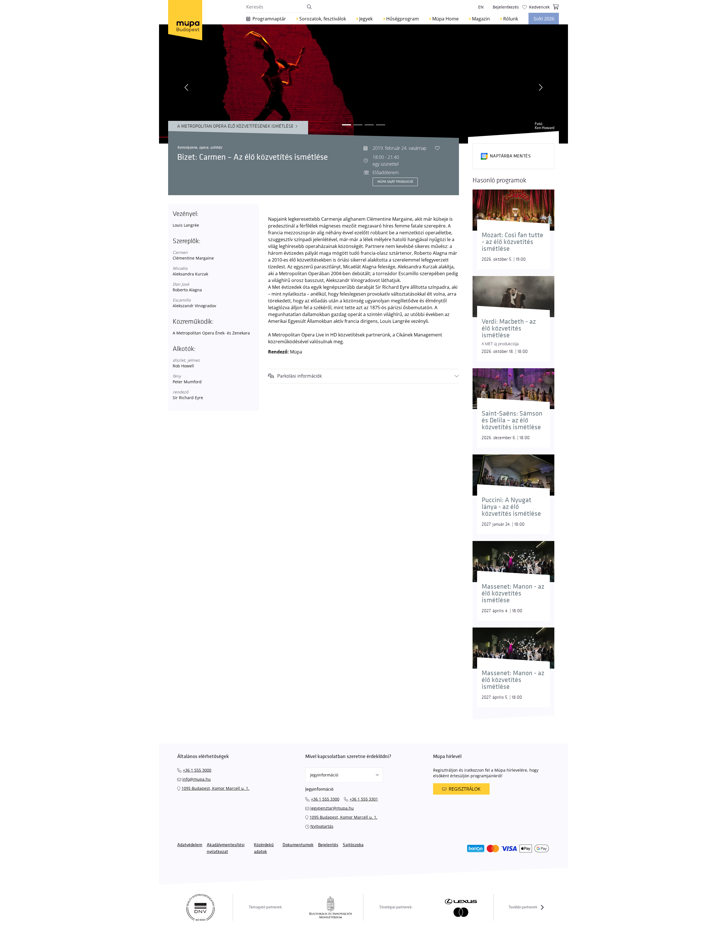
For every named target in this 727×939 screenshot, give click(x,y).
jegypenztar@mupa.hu (332, 808)
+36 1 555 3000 (197, 770)
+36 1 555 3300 (325, 799)
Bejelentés (328, 845)
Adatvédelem (189, 845)
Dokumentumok (298, 845)
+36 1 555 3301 (364, 799)
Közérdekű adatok (264, 848)
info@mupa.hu (196, 779)
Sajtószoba (353, 845)
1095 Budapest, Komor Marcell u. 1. (215, 788)
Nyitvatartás (321, 826)
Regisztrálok (465, 789)
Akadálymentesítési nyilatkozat (226, 848)
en (481, 7)
